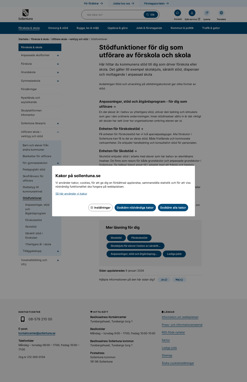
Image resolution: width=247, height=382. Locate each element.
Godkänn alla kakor (173, 207)
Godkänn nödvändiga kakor (135, 207)
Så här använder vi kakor (71, 193)
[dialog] (123, 191)
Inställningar (102, 207)
